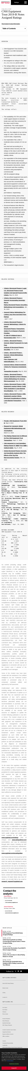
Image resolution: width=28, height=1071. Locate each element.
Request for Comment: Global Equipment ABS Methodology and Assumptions (15, 428)
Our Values (4, 1007)
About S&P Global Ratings (8, 983)
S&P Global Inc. (7, 1001)
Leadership (4, 1045)
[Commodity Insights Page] (16, 971)
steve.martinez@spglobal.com (11, 902)
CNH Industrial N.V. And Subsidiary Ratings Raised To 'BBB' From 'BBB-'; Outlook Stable (16, 446)
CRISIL (4, 992)
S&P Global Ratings (9, 977)
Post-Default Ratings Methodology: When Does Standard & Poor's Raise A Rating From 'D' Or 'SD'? (15, 490)
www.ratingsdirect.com (19, 840)
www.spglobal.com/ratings (10, 837)
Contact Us (4, 997)
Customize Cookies (14, 1063)
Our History (4, 1009)
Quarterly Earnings (6, 1023)
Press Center (5, 1014)
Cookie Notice (10, 1060)
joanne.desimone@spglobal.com (12, 912)
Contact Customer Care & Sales (9, 1029)
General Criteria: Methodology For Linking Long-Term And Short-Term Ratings (15, 315)
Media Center (5, 988)
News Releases (5, 1020)
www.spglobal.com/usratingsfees (12, 853)
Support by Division (6, 1032)
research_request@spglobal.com (12, 881)
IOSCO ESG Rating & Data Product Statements (12, 1047)
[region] (14, 1059)
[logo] (5, 2)
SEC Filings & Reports (7, 1025)
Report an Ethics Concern (7, 1034)
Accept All (14, 1068)
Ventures (4, 1011)
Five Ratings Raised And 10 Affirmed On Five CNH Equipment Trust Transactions (15, 438)
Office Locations (5, 1036)
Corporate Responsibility (7, 1043)
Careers (4, 1041)
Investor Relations (6, 1018)
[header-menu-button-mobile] (25, 2)
